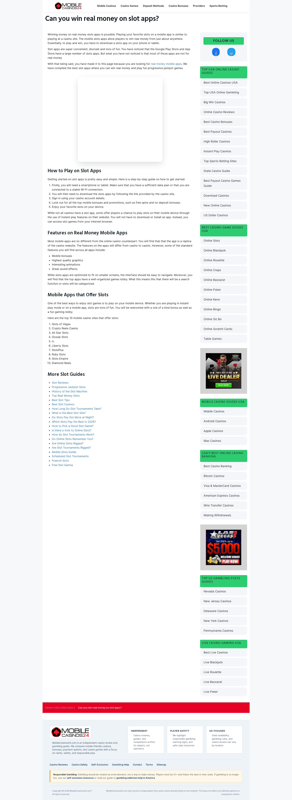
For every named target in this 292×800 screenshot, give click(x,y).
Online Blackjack (215, 250)
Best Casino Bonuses (218, 122)
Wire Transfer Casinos (219, 505)
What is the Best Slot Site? (69, 413)
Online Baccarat (214, 280)
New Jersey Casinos (217, 601)
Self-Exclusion (99, 764)
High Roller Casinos (217, 141)
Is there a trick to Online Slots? (71, 430)
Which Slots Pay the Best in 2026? (74, 421)
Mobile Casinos (106, 5)
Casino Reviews (59, 764)
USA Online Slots (63, 707)
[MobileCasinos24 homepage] (70, 732)
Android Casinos (215, 421)
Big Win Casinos (214, 102)
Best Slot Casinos (63, 404)
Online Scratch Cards (218, 329)
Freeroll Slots (60, 460)
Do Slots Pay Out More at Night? (73, 417)
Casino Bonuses (178, 5)
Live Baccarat (213, 682)
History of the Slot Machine (69, 391)
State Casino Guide (217, 171)
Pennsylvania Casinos (218, 630)
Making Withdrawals (217, 515)
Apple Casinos (213, 431)
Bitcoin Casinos (214, 476)
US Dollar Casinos (216, 215)
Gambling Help (120, 764)
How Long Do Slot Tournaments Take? (76, 408)
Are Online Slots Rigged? (67, 443)
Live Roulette (212, 672)
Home (48, 707)
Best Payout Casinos (218, 131)
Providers (199, 5)
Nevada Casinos (215, 591)
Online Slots (212, 240)
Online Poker (212, 289)
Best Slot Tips (61, 400)
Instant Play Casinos (217, 151)
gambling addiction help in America (135, 777)
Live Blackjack (213, 662)
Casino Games (129, 5)
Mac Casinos (212, 440)
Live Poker (211, 691)
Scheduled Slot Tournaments (70, 456)
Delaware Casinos (216, 611)
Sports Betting (218, 5)
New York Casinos (216, 621)
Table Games (213, 338)
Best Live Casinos (216, 652)
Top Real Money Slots (66, 395)
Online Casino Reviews (219, 112)
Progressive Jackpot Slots (69, 387)
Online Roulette (214, 260)
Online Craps (212, 270)
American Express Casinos (222, 495)
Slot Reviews (60, 382)
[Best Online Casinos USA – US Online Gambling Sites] (68, 6)
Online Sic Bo (213, 319)
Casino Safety (80, 764)
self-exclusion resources (80, 777)
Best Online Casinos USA (221, 82)
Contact (137, 764)
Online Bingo (212, 309)
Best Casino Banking (218, 466)
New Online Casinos (217, 205)
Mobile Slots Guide (64, 452)
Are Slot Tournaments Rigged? (71, 447)
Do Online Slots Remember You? (72, 439)
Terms (149, 764)
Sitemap (161, 764)
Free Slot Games (62, 465)
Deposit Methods (153, 5)
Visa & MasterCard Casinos (222, 485)
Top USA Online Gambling (221, 92)
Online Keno (212, 299)
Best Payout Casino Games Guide (222, 183)
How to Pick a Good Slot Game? (72, 426)
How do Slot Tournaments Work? (73, 434)
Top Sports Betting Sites (220, 161)
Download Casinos (216, 195)
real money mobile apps (166, 63)
